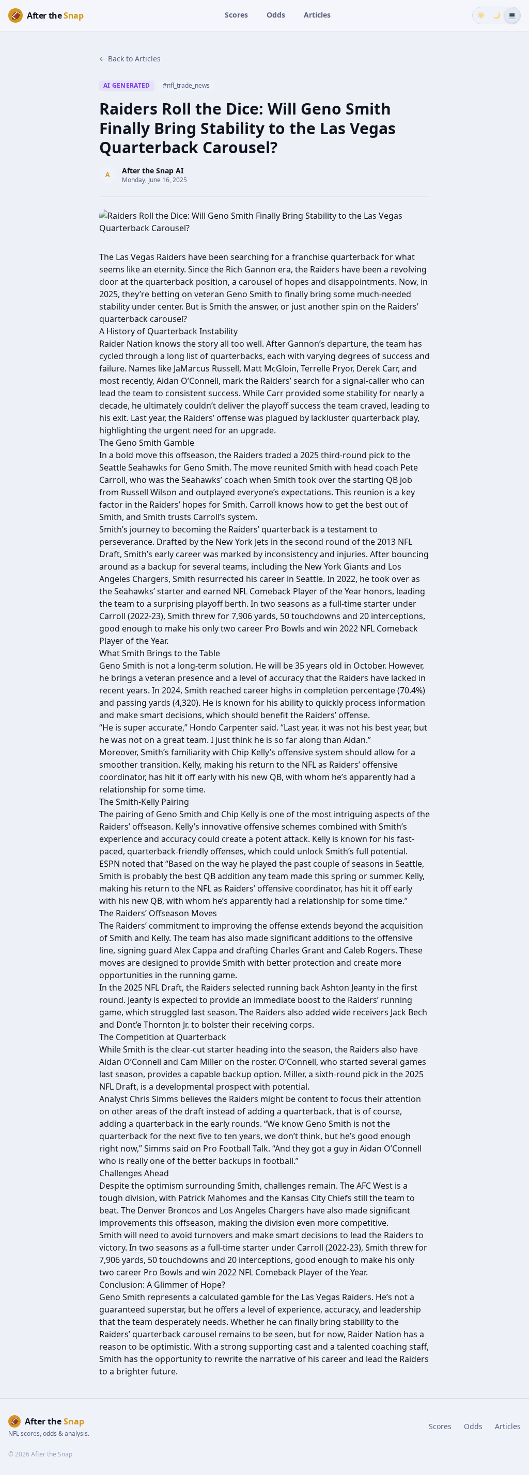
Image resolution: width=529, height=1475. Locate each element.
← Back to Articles (130, 58)
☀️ (481, 15)
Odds (276, 15)
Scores (236, 15)
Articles (317, 15)
